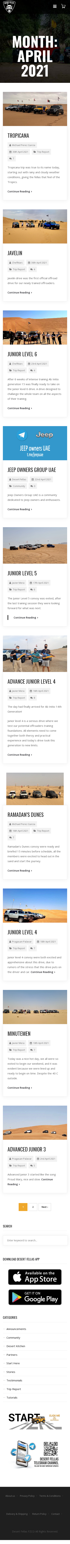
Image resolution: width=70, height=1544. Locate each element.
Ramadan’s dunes (26, 814)
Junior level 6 (22, 354)
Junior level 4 (22, 932)
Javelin (15, 253)
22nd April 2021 (43, 479)
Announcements (16, 1329)
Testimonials (14, 1380)
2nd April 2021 (47, 1158)
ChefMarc (17, 262)
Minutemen (19, 1033)
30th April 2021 (20, 151)
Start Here (13, 1363)
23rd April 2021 (39, 363)
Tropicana (18, 135)
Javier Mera (18, 582)
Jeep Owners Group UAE (32, 469)
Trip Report (43, 151)
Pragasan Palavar (22, 941)
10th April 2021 (48, 941)
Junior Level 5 (22, 573)
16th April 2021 (41, 690)
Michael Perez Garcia (23, 145)
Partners (11, 1354)
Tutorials (11, 1397)
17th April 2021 (41, 582)
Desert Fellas (19, 479)
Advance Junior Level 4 (31, 681)
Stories (10, 1372)
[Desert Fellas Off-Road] (9, 7)
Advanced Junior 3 (27, 1149)
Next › (45, 1206)
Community (19, 486)
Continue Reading (19, 191)
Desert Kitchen (15, 1346)
